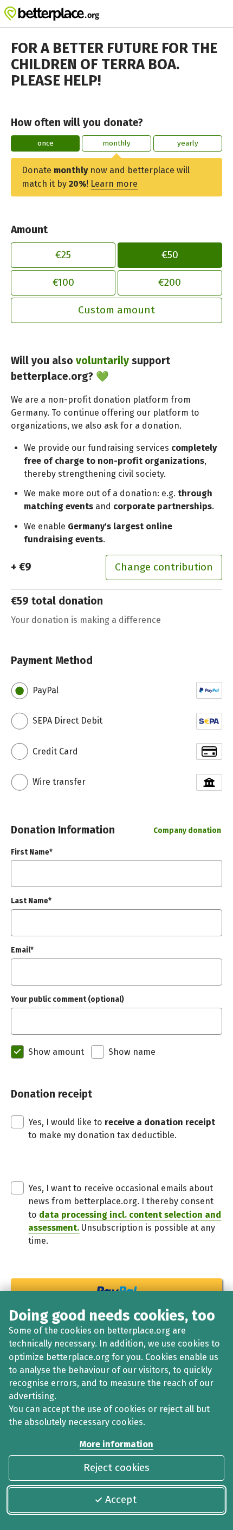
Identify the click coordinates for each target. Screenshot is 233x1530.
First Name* (32, 852)
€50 (169, 254)
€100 (63, 282)
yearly (187, 143)
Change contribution (164, 567)
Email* (22, 950)
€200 (169, 282)
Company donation (187, 830)
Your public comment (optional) (67, 999)
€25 (63, 254)
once (45, 143)
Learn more (114, 184)
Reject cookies (116, 1467)
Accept (121, 1499)
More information (116, 1444)
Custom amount (116, 310)
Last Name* (31, 900)
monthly (116, 143)
